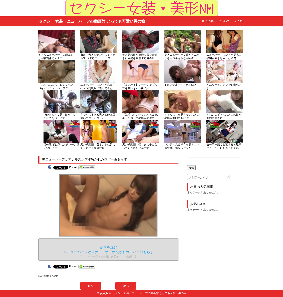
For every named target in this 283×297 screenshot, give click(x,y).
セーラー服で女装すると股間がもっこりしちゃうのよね (223, 146)
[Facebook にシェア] (49, 167)
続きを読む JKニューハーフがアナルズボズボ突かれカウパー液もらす (108, 251)
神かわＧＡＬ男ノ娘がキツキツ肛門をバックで (61, 116)
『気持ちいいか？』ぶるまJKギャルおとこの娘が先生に (140, 116)
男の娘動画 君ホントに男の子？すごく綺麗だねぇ (97, 146)
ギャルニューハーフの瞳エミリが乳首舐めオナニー (55, 56)
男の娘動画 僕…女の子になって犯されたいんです (139, 146)
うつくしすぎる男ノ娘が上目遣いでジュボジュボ (97, 116)
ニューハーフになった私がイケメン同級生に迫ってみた (97, 86)
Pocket (73, 167)
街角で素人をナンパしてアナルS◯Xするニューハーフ (97, 56)
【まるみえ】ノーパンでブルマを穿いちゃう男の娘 (139, 86)
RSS (240, 21)
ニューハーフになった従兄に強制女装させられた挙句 (223, 56)
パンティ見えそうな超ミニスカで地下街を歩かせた (181, 146)
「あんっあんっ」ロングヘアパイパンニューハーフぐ (55, 86)
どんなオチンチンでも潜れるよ (223, 86)
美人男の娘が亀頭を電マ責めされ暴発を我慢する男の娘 (139, 56)
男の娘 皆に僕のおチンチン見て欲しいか (61, 146)
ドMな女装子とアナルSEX (180, 84)
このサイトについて (216, 21)
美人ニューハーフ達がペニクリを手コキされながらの (181, 56)
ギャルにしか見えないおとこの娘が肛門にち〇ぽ (181, 116)
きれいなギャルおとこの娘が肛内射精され (223, 116)
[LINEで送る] (86, 167)
